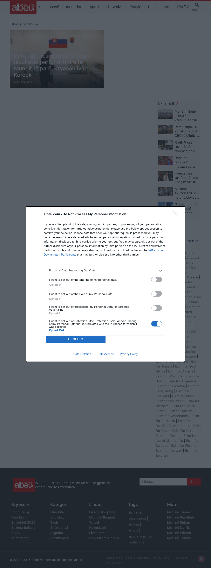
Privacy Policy (129, 354)
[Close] (177, 214)
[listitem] (105, 270)
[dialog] (105, 284)
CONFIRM (75, 339)
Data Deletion (82, 354)
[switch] (156, 279)
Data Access (105, 354)
